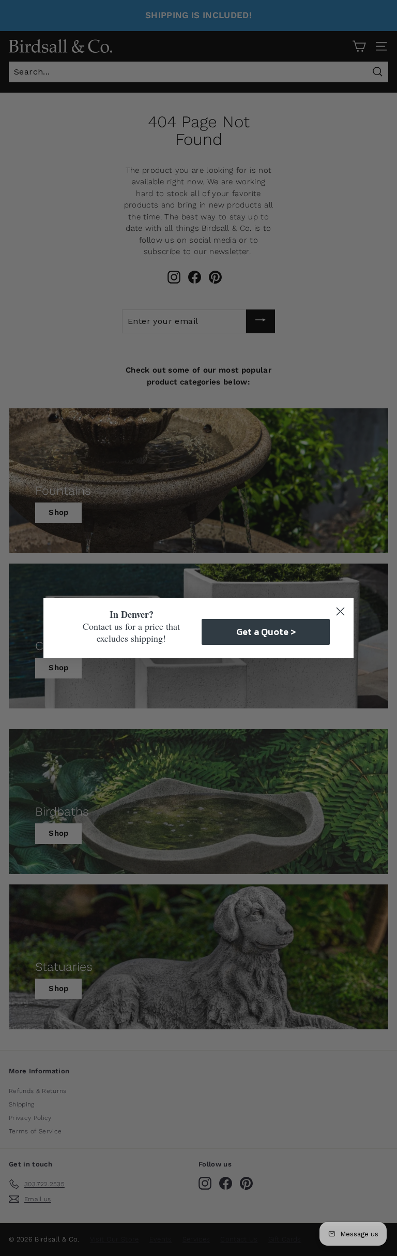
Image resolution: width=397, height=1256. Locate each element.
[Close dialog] (340, 611)
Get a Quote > (266, 632)
